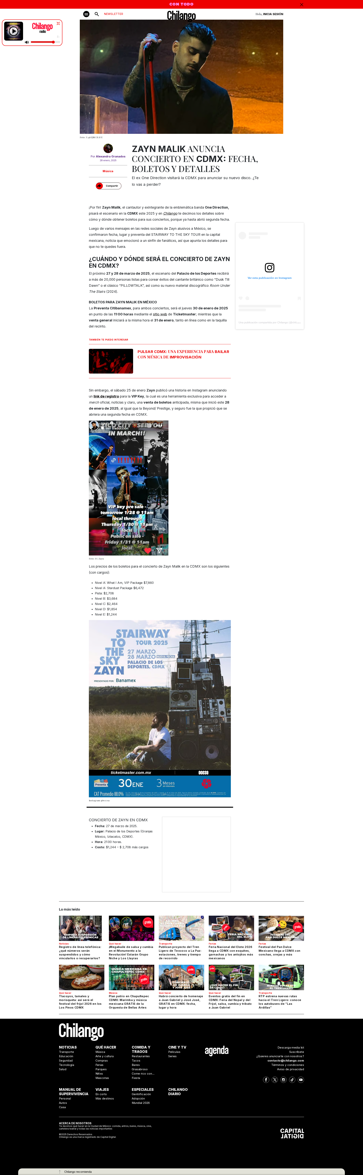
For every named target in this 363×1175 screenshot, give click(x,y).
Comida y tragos (141, 1049)
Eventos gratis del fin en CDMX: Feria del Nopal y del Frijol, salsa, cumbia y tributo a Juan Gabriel (230, 1001)
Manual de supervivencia (73, 1091)
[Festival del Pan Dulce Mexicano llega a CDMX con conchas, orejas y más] (281, 928)
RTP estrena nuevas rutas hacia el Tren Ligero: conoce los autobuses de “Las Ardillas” (280, 1001)
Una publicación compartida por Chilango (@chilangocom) (273, 322)
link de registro (106, 396)
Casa (62, 1107)
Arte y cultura (104, 1056)
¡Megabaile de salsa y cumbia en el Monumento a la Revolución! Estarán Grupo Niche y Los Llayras (131, 952)
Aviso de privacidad (290, 1069)
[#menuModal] (86, 14)
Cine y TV (177, 1047)
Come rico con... (143, 1073)
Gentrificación (141, 1094)
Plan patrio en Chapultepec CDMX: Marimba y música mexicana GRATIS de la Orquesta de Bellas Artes (129, 1001)
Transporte (165, 943)
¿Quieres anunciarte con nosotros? (280, 1056)
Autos (63, 1103)
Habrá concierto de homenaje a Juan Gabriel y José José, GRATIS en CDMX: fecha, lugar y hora (181, 1001)
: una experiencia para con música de (183, 354)
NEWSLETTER (113, 14)
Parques (101, 1069)
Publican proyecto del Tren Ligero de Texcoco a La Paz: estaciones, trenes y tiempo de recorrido (180, 952)
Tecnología (66, 1065)
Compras (101, 1060)
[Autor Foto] (108, 149)
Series (172, 1056)
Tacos (136, 1060)
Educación (66, 1056)
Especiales (143, 1089)
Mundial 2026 (141, 1103)
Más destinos (104, 1098)
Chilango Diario (178, 1091)
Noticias (64, 943)
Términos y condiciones (287, 1065)
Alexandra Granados (111, 156)
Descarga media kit (291, 1047)
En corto (101, 1094)
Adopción (138, 1098)
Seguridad (66, 1060)
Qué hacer (115, 943)
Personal (65, 1098)
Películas (174, 1052)
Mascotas (102, 1078)
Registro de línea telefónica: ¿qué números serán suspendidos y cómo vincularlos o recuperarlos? (80, 952)
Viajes (102, 1089)
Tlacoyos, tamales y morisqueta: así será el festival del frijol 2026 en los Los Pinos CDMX (80, 1001)
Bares (136, 1065)
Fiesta (136, 1078)
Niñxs (99, 1073)
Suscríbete (296, 1052)
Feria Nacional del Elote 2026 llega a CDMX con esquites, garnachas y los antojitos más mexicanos (231, 952)
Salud (62, 1069)
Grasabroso (140, 1069)
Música (108, 171)
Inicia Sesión (273, 14)
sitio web (160, 314)
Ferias (212, 943)
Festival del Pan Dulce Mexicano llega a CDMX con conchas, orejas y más (279, 950)
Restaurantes (141, 1056)
